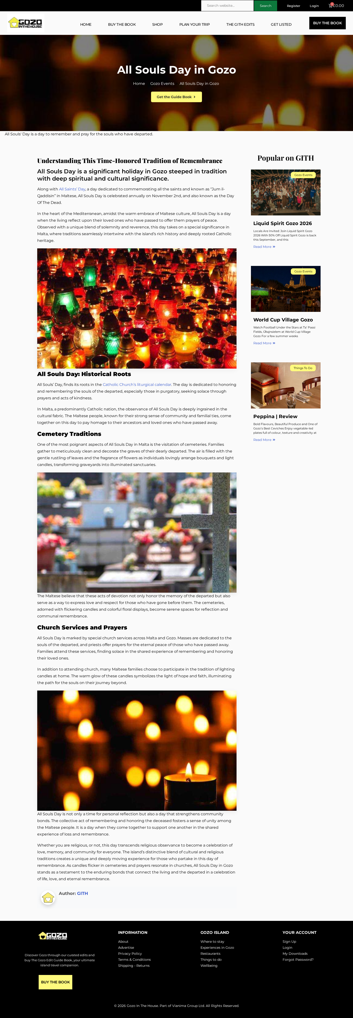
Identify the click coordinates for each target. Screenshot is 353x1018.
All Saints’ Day (72, 189)
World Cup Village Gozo (283, 320)
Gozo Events (162, 83)
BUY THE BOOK (122, 24)
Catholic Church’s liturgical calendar (137, 384)
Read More (262, 247)
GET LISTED (281, 24)
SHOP (157, 24)
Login (314, 6)
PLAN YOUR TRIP (194, 24)
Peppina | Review (275, 416)
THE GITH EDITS (240, 24)
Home (139, 83)
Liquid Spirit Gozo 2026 (282, 223)
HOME (85, 24)
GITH (82, 893)
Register (293, 6)
